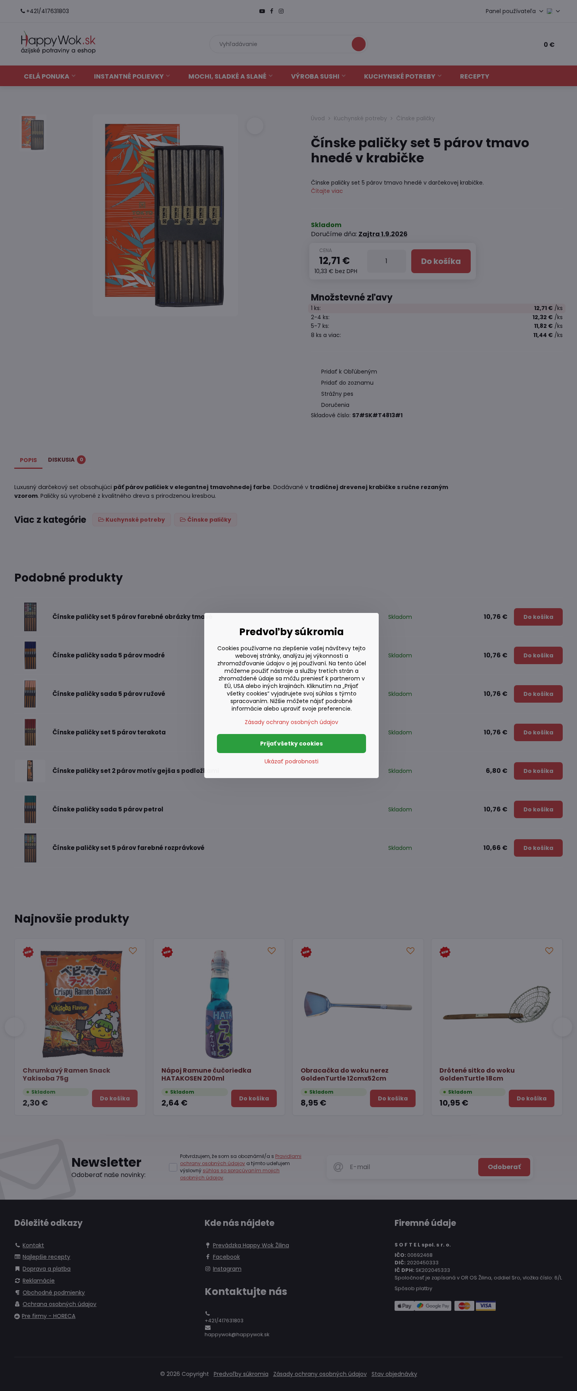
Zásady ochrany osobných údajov (291, 722)
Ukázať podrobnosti (291, 761)
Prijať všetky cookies (291, 744)
